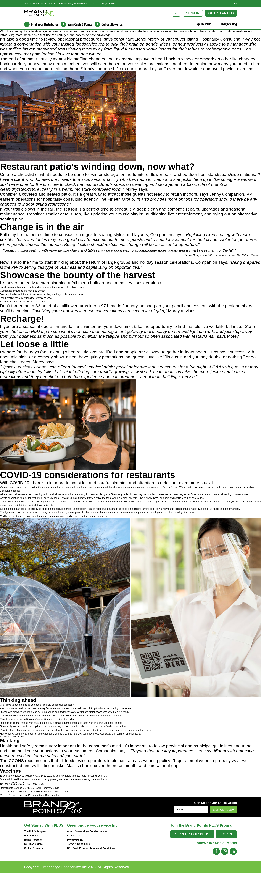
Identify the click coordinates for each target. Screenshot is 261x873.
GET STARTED (221, 13)
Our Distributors (33, 844)
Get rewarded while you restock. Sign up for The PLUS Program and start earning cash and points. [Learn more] (69, 4)
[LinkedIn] (233, 851)
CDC (10, 737)
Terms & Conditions (78, 844)
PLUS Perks (31, 835)
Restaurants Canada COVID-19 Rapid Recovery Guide (29, 788)
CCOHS (20, 737)
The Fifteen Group (116, 199)
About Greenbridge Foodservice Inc (87, 831)
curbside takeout (30, 704)
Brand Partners (33, 839)
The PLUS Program (35, 831)
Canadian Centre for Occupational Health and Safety (66, 487)
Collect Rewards (33, 848)
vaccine (42, 779)
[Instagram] (224, 851)
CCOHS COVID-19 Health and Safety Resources (26, 791)
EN (235, 4)
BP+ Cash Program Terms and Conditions (91, 848)
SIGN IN (193, 13)
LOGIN (226, 834)
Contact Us (73, 835)
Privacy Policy (75, 839)
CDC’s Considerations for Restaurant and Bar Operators (30, 795)
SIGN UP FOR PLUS (192, 834)
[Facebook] (216, 851)
